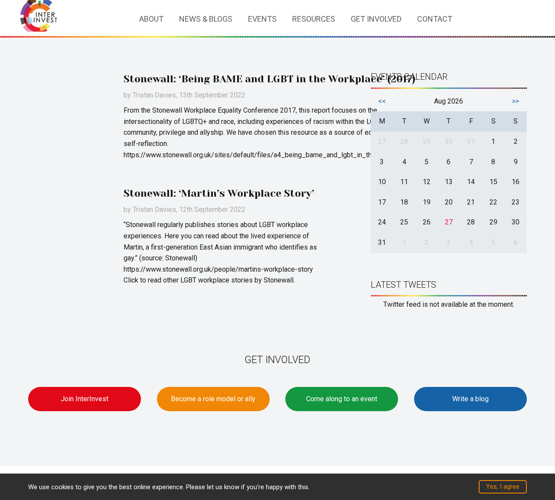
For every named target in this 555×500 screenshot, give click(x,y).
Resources (313, 18)
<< (382, 101)
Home (122, 19)
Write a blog (470, 399)
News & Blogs (205, 18)
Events (262, 18)
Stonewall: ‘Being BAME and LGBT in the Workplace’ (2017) (269, 79)
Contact (434, 18)
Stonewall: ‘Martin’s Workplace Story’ (219, 193)
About (151, 18)
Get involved (376, 18)
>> (515, 101)
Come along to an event (341, 399)
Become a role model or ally (213, 399)
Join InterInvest (84, 399)
